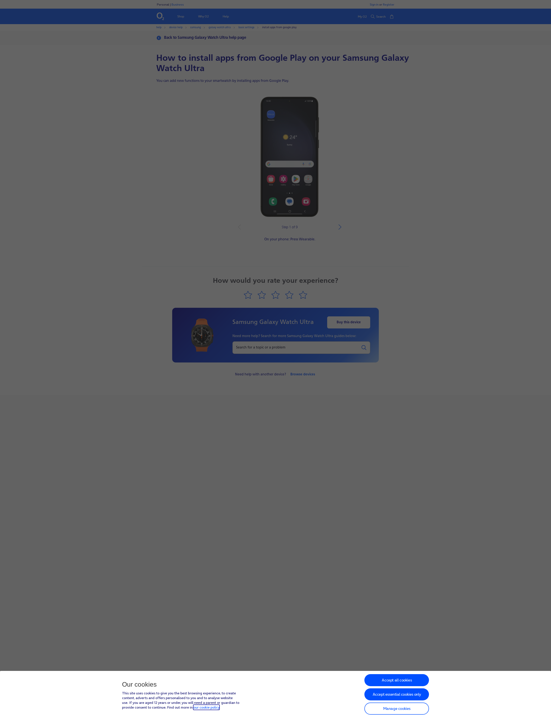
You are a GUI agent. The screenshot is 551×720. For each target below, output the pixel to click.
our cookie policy (206, 707)
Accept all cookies (397, 680)
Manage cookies (396, 708)
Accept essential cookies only (397, 694)
